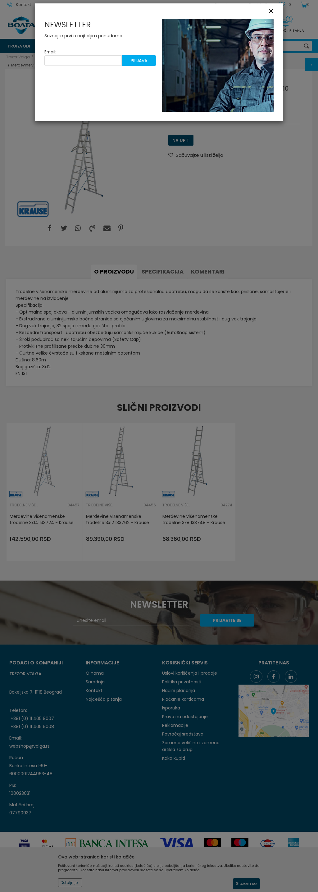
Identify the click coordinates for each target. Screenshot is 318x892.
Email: (50, 52)
